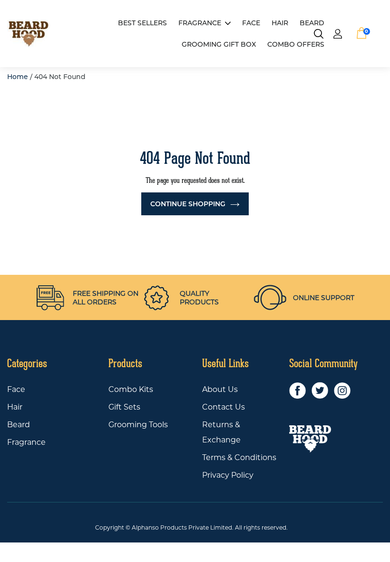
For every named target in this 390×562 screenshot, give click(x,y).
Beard (18, 424)
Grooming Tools (138, 424)
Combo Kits (130, 389)
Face (16, 389)
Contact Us (223, 406)
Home (17, 76)
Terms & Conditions (239, 457)
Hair (14, 406)
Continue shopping (187, 204)
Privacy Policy (228, 475)
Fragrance (199, 23)
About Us (220, 389)
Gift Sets (124, 406)
